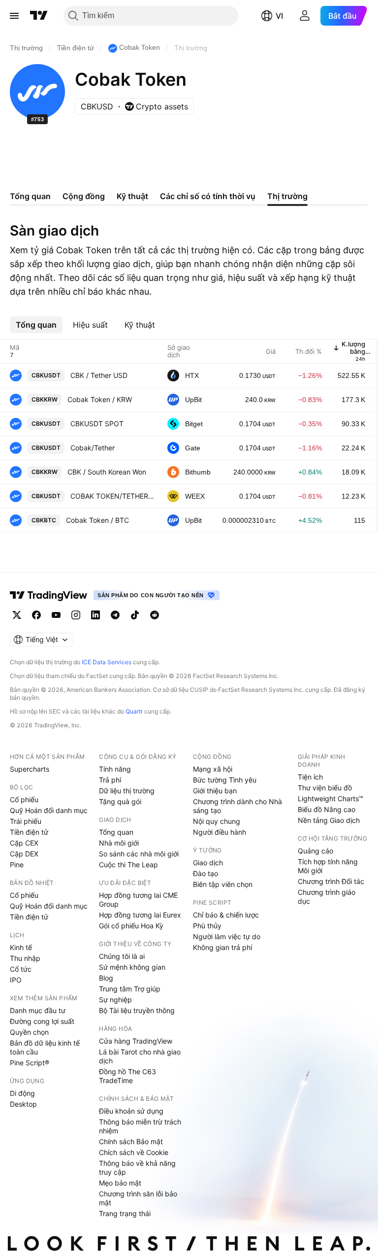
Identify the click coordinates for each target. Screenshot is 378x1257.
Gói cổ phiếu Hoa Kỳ (131, 925)
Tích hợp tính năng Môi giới (328, 866)
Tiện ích (310, 777)
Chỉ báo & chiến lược (226, 915)
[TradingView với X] (17, 615)
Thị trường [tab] (287, 196)
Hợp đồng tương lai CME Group (138, 899)
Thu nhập (25, 958)
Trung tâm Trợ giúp (129, 989)
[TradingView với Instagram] (76, 615)
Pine (17, 864)
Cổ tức (21, 969)
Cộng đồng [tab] (84, 196)
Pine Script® (29, 1062)
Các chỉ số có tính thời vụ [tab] (207, 196)
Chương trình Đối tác (331, 881)
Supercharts (29, 769)
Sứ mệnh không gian (132, 967)
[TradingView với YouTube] (56, 615)
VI (279, 16)
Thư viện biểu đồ (325, 787)
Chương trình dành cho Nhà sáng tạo (237, 806)
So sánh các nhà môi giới (139, 853)
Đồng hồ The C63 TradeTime (127, 1076)
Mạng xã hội (212, 769)
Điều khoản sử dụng (131, 1111)
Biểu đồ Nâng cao (326, 809)
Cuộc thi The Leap (128, 864)
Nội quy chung (216, 821)
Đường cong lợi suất (42, 1021)
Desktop (23, 1104)
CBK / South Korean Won (106, 472)
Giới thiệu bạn (215, 790)
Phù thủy (207, 925)
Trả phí (110, 780)
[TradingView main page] (49, 595)
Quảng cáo (315, 851)
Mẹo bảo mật (120, 1183)
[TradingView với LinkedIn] (95, 615)
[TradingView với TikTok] (135, 615)
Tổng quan (116, 832)
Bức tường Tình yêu (224, 780)
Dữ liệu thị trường (127, 790)
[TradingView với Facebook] (36, 615)
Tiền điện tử (29, 832)
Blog (106, 978)
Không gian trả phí (222, 947)
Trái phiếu (25, 821)
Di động (22, 1093)
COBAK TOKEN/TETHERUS (113, 496)
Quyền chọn (29, 1032)
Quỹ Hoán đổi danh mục (49, 810)
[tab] (36, 324)
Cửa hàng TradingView (135, 1041)
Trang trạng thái (125, 1213)
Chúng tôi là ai (122, 956)
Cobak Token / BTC (97, 520)
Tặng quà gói (120, 801)
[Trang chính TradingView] (39, 16)
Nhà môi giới (119, 843)
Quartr (134, 711)
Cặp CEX (24, 843)
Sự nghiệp (115, 999)
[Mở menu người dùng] (305, 16)
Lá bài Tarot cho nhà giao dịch (140, 1056)
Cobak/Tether (92, 447)
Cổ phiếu (24, 799)
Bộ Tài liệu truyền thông (137, 1010)
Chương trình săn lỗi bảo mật (138, 1198)
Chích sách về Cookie (133, 1152)
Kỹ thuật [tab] (132, 196)
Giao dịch (208, 862)
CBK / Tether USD (98, 375)
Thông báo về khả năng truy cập (137, 1167)
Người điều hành (219, 832)
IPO (16, 980)
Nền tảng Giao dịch (329, 820)
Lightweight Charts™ (330, 798)
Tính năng (115, 769)
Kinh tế (21, 947)
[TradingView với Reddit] (154, 615)
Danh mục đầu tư (37, 1010)
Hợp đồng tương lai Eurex (140, 915)
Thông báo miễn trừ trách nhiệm (140, 1126)
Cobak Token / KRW (99, 399)
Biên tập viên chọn (222, 884)
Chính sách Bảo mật (131, 1141)
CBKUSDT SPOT (97, 423)
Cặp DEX (24, 853)
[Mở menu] (14, 16)
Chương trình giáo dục (326, 896)
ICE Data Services (106, 662)
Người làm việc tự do (226, 936)
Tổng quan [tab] (30, 196)
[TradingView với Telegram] (115, 615)
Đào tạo (205, 873)
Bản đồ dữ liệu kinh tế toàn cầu (45, 1047)
